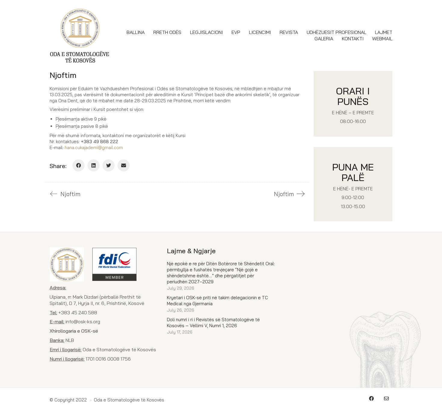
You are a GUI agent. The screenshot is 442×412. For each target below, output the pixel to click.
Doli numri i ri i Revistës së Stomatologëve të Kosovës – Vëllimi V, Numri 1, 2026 (213, 322)
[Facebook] (78, 165)
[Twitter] (109, 165)
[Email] (124, 165)
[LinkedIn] (93, 165)
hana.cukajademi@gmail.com (94, 147)
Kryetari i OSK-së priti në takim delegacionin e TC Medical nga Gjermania (217, 300)
